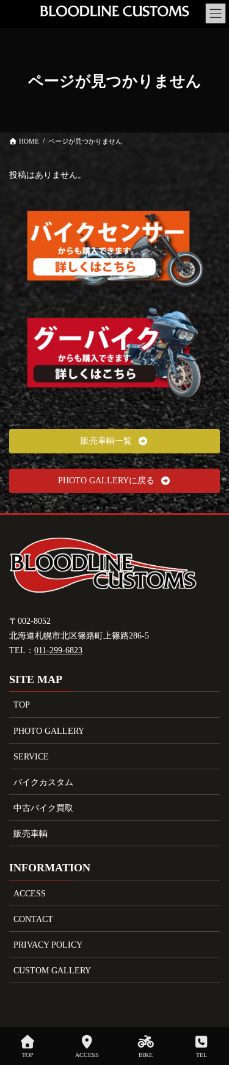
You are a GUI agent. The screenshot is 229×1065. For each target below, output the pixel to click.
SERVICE (31, 756)
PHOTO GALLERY (48, 731)
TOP (21, 704)
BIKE (146, 1055)
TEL (201, 1055)
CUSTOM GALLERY (52, 970)
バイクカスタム (43, 782)
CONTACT (33, 919)
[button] (114, 441)
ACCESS (29, 893)
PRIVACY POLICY (47, 945)
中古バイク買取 (43, 808)
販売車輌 (30, 833)
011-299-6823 (58, 650)
